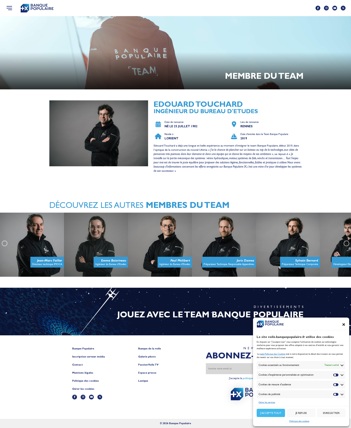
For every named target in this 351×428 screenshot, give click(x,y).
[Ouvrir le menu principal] (9, 8)
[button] (344, 324)
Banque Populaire (83, 348)
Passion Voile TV (148, 364)
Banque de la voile (149, 348)
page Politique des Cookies (272, 354)
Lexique (143, 380)
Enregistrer (331, 413)
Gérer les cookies (83, 388)
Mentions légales (82, 372)
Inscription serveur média (88, 356)
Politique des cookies (299, 421)
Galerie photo (147, 356)
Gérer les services (266, 402)
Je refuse (301, 413)
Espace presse (147, 372)
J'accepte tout (271, 413)
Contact (77, 364)
